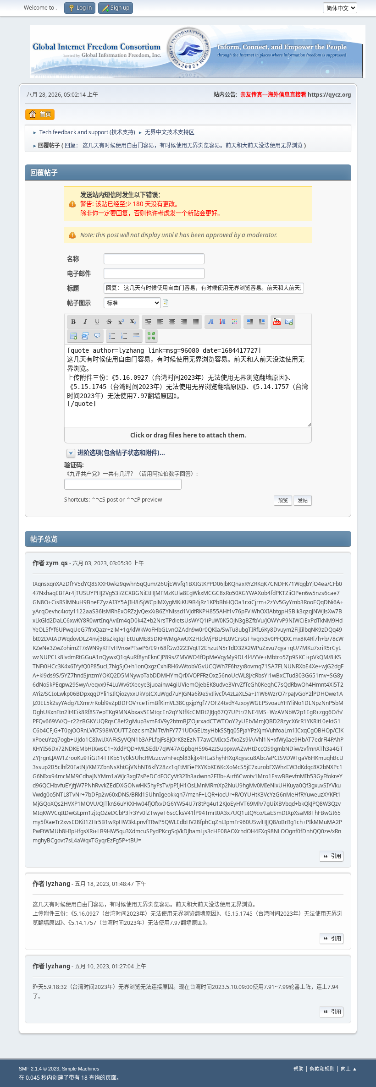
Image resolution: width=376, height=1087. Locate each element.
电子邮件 (79, 273)
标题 (73, 288)
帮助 (298, 1068)
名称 (73, 259)
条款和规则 (322, 1068)
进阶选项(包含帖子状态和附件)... (121, 452)
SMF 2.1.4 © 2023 (39, 1068)
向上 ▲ (349, 1068)
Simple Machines (81, 1068)
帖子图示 (79, 303)
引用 (336, 855)
